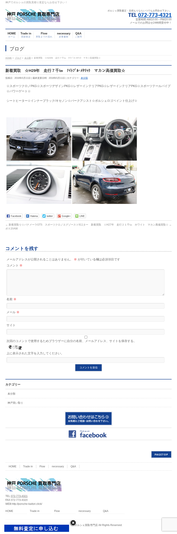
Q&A (73, 466)
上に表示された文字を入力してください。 (35, 353)
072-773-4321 (155, 15)
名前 (11, 299)
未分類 (84, 78)
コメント (14, 265)
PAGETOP (161, 454)
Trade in (28, 466)
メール (12, 312)
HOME (12, 466)
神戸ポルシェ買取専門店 (83, 525)
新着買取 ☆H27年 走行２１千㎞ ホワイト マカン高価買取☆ (131, 224)
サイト (11, 325)
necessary (58, 466)
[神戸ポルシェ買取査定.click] (32, 17)
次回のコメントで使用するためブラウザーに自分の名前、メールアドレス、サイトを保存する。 (71, 341)
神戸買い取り (15, 402)
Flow (42, 466)
